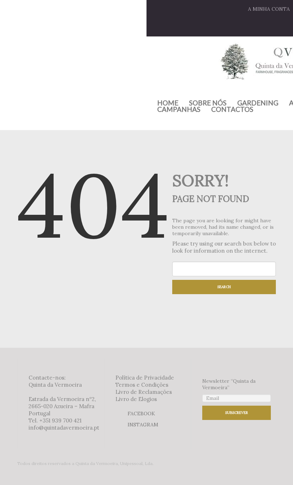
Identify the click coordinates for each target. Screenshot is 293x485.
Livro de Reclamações (143, 392)
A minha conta (269, 9)
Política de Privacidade (144, 377)
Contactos (232, 109)
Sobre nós (208, 103)
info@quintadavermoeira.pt (64, 427)
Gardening (257, 103)
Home (167, 103)
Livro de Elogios (136, 399)
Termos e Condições (141, 384)
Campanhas (178, 109)
